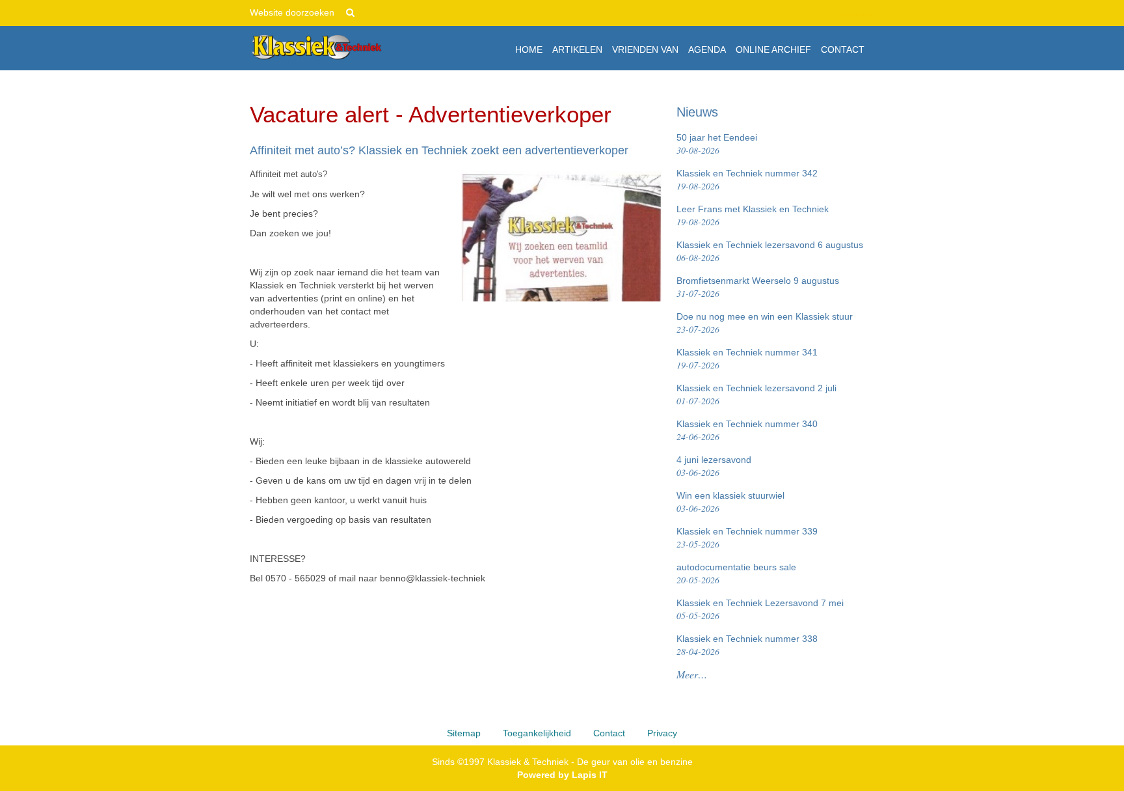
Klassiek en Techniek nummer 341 (747, 359)
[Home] (316, 47)
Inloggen (856, 13)
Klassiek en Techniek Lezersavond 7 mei (760, 610)
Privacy (662, 733)
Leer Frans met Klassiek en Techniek (752, 216)
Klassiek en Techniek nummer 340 (747, 431)
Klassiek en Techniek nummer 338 (747, 645)
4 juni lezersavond (713, 466)
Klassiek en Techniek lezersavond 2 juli (756, 395)
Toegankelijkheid (537, 733)
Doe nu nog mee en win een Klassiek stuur (764, 323)
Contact (609, 733)
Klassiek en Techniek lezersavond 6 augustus (769, 252)
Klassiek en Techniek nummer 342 (747, 180)
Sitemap (464, 733)
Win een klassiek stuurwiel (730, 502)
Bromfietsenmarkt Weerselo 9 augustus (757, 287)
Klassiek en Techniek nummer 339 (747, 538)
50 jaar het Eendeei (716, 144)
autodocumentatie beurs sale (736, 574)
